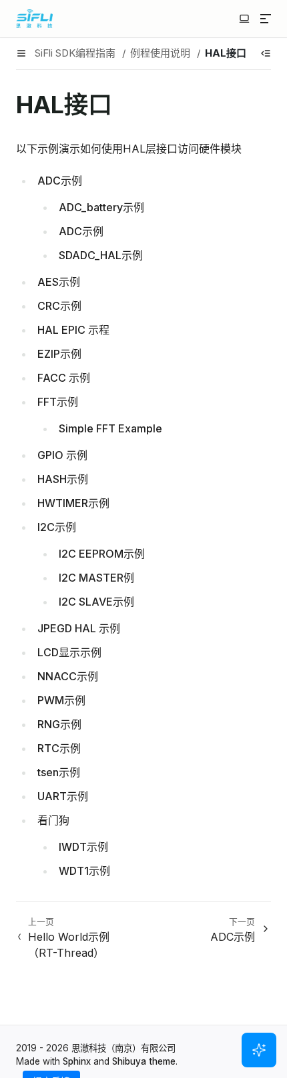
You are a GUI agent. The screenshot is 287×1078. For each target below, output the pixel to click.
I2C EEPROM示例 (102, 553)
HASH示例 (62, 479)
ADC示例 (59, 180)
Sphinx (77, 1061)
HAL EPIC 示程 (73, 329)
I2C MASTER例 (96, 577)
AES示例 (58, 281)
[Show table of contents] (265, 53)
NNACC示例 (67, 676)
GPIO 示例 (62, 455)
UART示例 (62, 796)
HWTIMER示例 (73, 503)
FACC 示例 (63, 377)
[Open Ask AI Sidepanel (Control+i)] (259, 1050)
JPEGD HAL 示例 (78, 628)
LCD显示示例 (69, 652)
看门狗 (53, 820)
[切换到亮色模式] (244, 18)
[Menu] (265, 18)
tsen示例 (58, 772)
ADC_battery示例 (101, 207)
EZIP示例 (59, 353)
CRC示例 (59, 305)
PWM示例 (61, 700)
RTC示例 (59, 748)
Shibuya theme (144, 1061)
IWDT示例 (83, 846)
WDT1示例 (84, 870)
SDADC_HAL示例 (101, 255)
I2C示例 (56, 527)
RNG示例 (59, 724)
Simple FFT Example (110, 428)
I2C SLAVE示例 (96, 601)
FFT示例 (57, 401)
